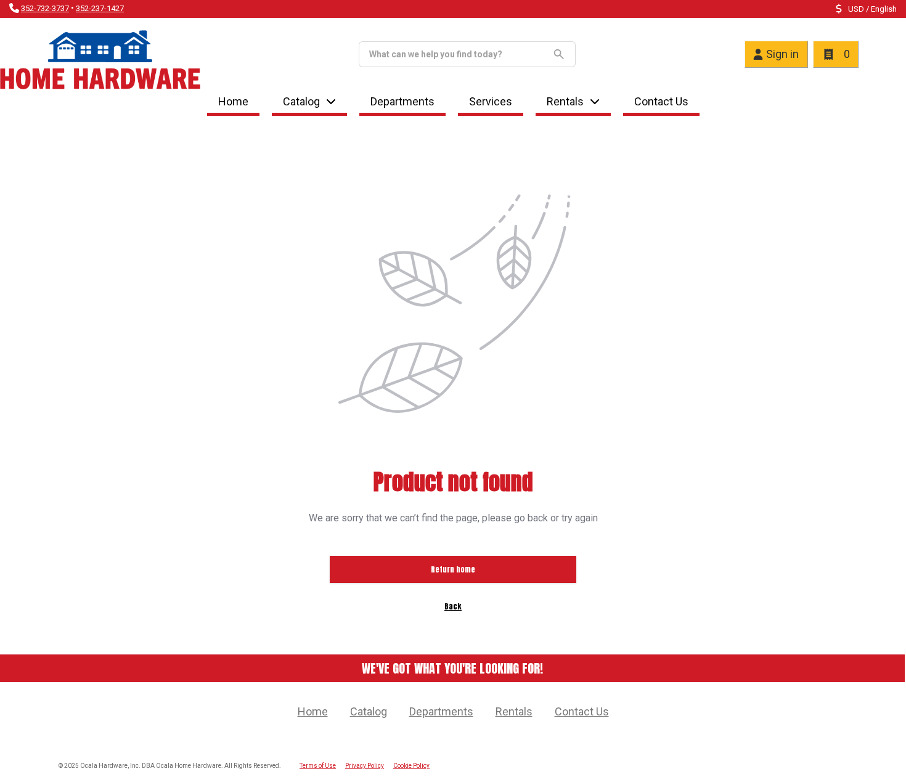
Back (453, 606)
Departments (402, 101)
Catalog (368, 711)
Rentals (565, 101)
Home (233, 101)
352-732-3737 (45, 8)
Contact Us (661, 101)
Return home (453, 569)
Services (490, 101)
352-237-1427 (100, 8)
